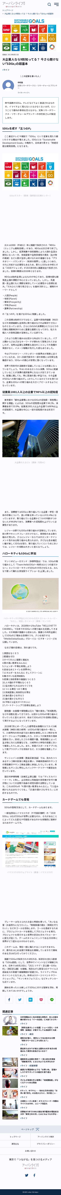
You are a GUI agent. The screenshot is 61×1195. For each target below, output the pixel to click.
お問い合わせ (30, 1151)
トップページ (7, 10)
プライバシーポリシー (46, 1143)
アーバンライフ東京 (46, 1136)
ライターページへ (24, 93)
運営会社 (15, 1143)
